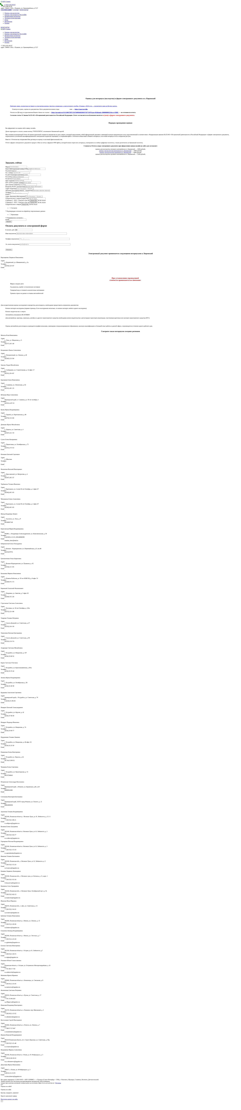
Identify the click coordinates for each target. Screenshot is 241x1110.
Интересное (8, 21)
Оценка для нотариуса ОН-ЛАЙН (15, 15)
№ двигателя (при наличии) (14, 175)
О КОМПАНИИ (6, 10)
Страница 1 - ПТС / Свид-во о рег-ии (17, 200)
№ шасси (8, 178)
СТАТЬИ (16, 10)
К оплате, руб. (10, 230)
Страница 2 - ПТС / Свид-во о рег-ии (17, 202)
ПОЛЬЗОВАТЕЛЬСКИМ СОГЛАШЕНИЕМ (38, 218)
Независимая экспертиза (12, 16)
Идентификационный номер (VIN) (16, 169)
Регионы (58, 1083)
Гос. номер (8, 173)
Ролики (7, 23)
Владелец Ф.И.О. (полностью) (15, 186)
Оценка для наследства (12, 13)
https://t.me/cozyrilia (81, 109)
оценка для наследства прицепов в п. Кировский (115, 152)
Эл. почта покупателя (12, 244)
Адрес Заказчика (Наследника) (15, 196)
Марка (7, 167)
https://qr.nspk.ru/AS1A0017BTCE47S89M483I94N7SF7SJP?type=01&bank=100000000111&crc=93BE (84, 112)
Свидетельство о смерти (13, 204)
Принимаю (14, 214)
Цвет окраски (9, 180)
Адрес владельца (10, 188)
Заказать (8, 221)
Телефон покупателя (12, 239)
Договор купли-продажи (12, 18)
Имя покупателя (10, 233)
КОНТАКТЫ (24, 10)
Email (7, 194)
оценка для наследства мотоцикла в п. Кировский (115, 151)
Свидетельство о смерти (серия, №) (16, 198)
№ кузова (8, 177)
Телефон (8, 192)
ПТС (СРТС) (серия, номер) (14, 182)
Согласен (14, 208)
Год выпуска (9, 171)
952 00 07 (10, 5)
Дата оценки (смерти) (12, 184)
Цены (6, 20)
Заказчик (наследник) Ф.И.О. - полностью (19, 190)
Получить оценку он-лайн (9, 1099)
